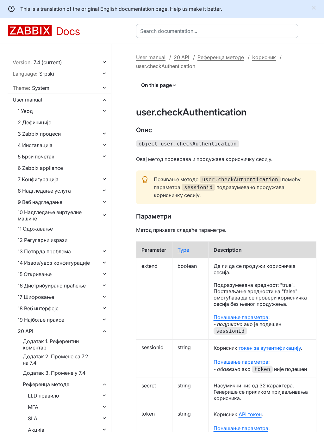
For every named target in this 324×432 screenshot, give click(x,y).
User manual (27, 99)
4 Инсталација (35, 145)
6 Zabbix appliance (40, 168)
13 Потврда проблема (44, 251)
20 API (25, 331)
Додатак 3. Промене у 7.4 (54, 373)
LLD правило (43, 395)
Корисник (264, 57)
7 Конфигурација (38, 179)
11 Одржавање (35, 228)
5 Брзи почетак (36, 156)
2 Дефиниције (34, 122)
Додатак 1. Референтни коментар (51, 344)
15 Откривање (35, 274)
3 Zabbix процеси (39, 134)
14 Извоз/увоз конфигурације (54, 263)
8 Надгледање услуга (44, 191)
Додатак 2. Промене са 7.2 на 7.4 (55, 359)
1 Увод (25, 111)
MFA (33, 407)
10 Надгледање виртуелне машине (50, 215)
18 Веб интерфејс (38, 308)
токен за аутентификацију (270, 348)
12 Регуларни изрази (42, 240)
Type (183, 250)
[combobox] (218, 31)
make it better (205, 9)
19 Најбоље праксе (41, 320)
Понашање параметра (241, 317)
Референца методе (46, 384)
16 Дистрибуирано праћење (52, 285)
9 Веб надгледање (40, 202)
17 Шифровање (36, 297)
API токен (250, 414)
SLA (32, 418)
